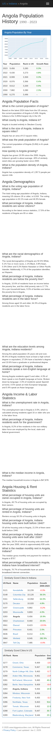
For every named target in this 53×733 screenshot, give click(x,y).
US (4, 3)
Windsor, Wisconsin (21, 693)
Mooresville (18, 612)
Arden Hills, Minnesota (23, 676)
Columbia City (19, 595)
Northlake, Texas (20, 702)
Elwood (16, 625)
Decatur (16, 603)
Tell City (16, 643)
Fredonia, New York (21, 698)
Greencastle (18, 608)
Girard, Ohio (18, 663)
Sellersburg (18, 599)
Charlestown (18, 621)
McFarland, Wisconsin (22, 680)
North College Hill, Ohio (23, 671)
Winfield (16, 638)
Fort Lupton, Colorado (22, 711)
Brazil (15, 634)
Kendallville (18, 590)
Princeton (17, 629)
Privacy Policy (9, 730)
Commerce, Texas (21, 667)
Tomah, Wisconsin (21, 706)
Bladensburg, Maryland (23, 715)
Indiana (13, 3)
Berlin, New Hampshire (23, 684)
